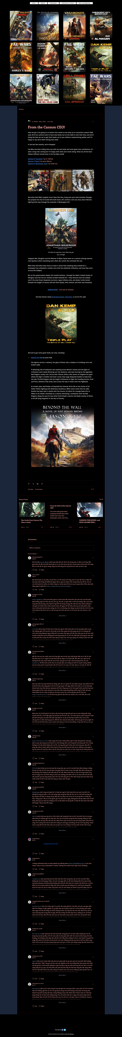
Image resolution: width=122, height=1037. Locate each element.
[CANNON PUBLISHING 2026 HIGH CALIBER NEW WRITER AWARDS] (90, 510)
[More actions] (93, 121)
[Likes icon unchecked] (33, 570)
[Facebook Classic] (62, 1030)
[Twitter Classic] (65, 1030)
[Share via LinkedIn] (37, 484)
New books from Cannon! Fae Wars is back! (31, 521)
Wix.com (72, 1034)
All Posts (21, 109)
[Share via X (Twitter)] (33, 484)
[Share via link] (42, 484)
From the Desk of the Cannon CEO (60, 507)
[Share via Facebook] (29, 484)
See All (101, 499)
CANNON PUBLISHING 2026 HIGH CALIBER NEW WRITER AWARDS (89, 521)
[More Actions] (93, 558)
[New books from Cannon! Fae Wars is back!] (32, 510)
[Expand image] (39, 180)
